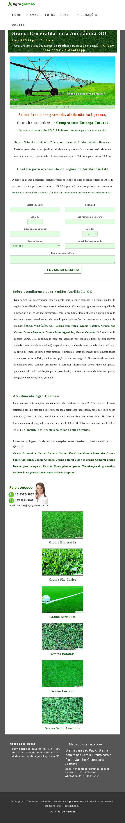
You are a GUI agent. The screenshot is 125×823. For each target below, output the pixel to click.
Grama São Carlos (70, 453)
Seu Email (90, 205)
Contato (19, 25)
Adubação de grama (25, 472)
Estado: (90, 229)
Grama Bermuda (33, 332)
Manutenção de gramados (98, 466)
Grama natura (64, 459)
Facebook (95, 744)
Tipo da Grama (35, 241)
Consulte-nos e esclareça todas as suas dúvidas (57, 429)
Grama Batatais (89, 325)
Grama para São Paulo (82, 750)
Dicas (65, 14)
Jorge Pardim (66, 811)
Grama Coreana (85, 332)
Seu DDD (35, 217)
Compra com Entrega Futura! (82, 123)
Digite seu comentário (62, 253)
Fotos (50, 14)
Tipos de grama (84, 459)
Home (16, 14)
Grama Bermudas (94, 453)
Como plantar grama (67, 466)
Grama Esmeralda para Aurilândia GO (59, 33)
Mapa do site (78, 744)
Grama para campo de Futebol (33, 466)
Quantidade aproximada (90, 241)
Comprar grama (105, 459)
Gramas (32, 14)
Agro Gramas (75, 801)
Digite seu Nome (35, 205)
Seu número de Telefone (90, 217)
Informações (87, 14)
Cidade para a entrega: (35, 229)
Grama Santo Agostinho (59, 332)
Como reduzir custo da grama (56, 472)
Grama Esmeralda (67, 325)
